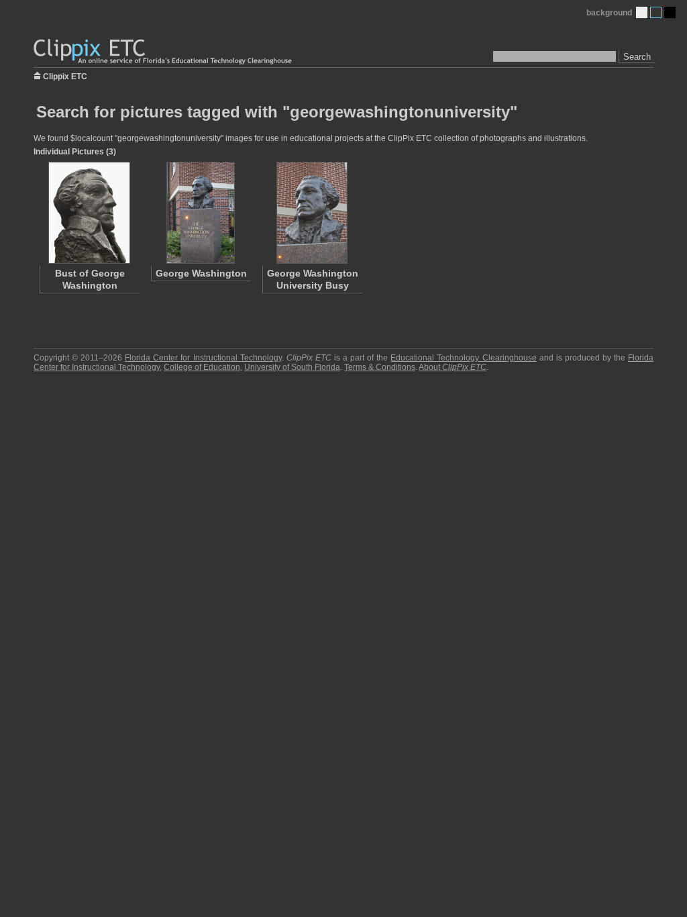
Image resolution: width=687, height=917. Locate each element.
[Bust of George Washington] (89, 213)
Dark (670, 12)
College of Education (202, 367)
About (452, 367)
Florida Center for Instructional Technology (203, 358)
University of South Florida (292, 367)
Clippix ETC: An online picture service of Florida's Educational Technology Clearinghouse (164, 52)
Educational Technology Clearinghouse (463, 358)
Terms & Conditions (379, 367)
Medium (656, 12)
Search (637, 57)
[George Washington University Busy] (312, 213)
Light (641, 12)
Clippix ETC (65, 75)
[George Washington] (200, 213)
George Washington (201, 273)
